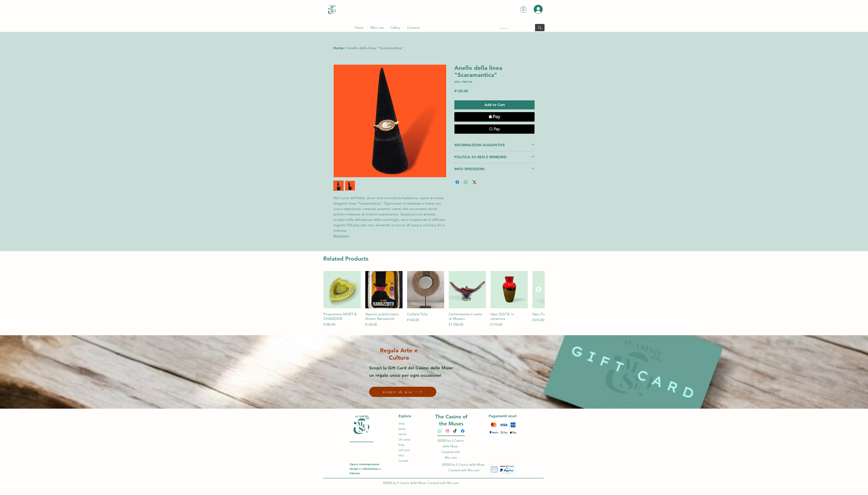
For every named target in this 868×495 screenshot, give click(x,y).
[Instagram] (447, 431)
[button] (523, 9)
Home (338, 48)
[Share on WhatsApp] (466, 182)
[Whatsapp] (439, 431)
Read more (341, 236)
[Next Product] (538, 289)
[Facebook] (462, 431)
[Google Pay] (494, 129)
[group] (434, 301)
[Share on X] (474, 182)
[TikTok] (455, 431)
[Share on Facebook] (457, 182)
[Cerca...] (540, 27)
